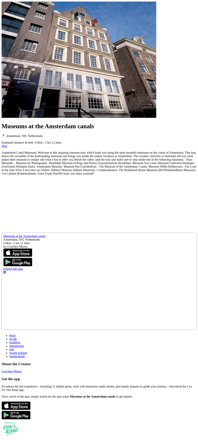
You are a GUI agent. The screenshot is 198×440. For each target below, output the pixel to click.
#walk (13, 339)
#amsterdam (16, 346)
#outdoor (14, 342)
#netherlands (17, 356)
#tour (12, 335)
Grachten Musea (12, 371)
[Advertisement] (99, 205)
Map (4, 146)
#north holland (18, 353)
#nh (11, 349)
